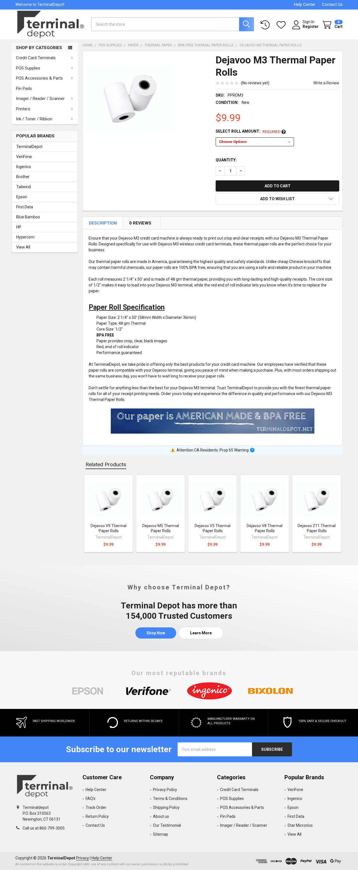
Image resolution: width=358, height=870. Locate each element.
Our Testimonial (167, 825)
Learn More (201, 633)
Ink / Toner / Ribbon (34, 118)
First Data (24, 207)
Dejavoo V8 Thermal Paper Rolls (264, 528)
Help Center (304, 4)
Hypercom (25, 237)
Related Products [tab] (106, 464)
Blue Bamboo (28, 217)
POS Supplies (28, 68)
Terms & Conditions (170, 798)
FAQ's (90, 798)
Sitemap (160, 834)
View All (23, 247)
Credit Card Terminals (36, 57)
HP (18, 227)
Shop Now (156, 633)
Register (311, 26)
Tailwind (23, 187)
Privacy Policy (165, 789)
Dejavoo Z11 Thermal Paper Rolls (317, 528)
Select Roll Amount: (248, 131)
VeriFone (24, 156)
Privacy (82, 858)
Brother (23, 177)
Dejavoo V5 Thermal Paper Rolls (212, 528)
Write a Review (326, 83)
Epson (21, 197)
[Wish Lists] (282, 25)
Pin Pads (24, 88)
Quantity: (226, 160)
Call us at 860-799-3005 (44, 828)
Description (103, 223)
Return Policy (97, 816)
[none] (130, 98)
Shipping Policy (166, 807)
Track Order (96, 807)
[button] (277, 198)
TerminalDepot (29, 146)
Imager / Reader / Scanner (40, 98)
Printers (23, 108)
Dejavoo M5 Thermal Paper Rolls (160, 528)
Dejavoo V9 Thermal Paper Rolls (108, 528)
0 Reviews (141, 223)
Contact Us (332, 4)
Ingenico (23, 166)
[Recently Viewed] (266, 25)
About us (161, 816)
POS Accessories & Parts (39, 78)
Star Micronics (300, 825)
